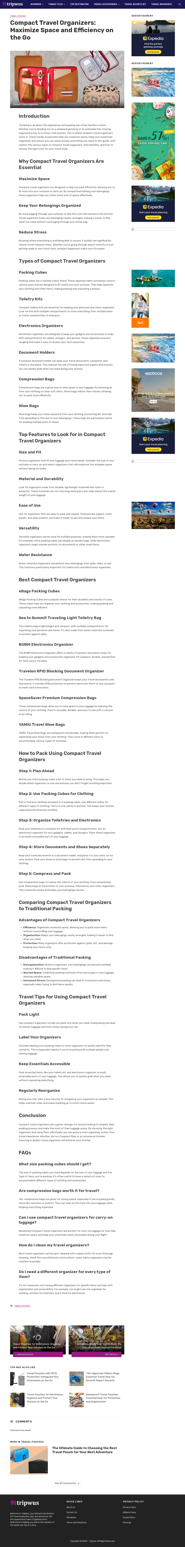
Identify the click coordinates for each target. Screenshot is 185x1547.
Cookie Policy (129, 1517)
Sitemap (127, 1522)
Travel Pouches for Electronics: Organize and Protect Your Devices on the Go (45, 1398)
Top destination (79, 4)
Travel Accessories (105, 4)
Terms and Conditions (76, 1522)
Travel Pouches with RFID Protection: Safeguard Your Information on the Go (43, 1377)
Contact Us (71, 1512)
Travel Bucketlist (135, 4)
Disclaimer (71, 1517)
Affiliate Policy (129, 1512)
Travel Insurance (161, 4)
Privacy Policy (129, 1507)
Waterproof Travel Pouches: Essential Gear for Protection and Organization (103, 1398)
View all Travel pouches (65, 1483)
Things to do (55, 4)
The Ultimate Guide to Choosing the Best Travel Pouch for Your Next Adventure (84, 1450)
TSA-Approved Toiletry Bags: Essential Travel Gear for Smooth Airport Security (103, 1377)
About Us (70, 1507)
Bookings (36, 4)
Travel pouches (18, 16)
